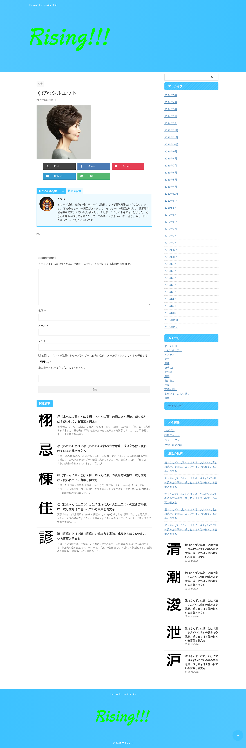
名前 (42, 310)
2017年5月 (170, 291)
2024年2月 (170, 116)
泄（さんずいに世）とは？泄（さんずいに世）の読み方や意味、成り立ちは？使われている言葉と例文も (190, 514)
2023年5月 (170, 179)
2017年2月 (170, 306)
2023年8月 (170, 158)
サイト (42, 340)
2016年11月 (171, 327)
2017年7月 (170, 277)
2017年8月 (170, 270)
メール (43, 325)
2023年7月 (170, 165)
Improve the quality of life (123, 694)
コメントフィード (174, 440)
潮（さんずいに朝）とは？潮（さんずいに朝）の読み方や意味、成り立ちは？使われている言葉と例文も (190, 482)
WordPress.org (173, 444)
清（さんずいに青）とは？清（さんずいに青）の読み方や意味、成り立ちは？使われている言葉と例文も (190, 467)
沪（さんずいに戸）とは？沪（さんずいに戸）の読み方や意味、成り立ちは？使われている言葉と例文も (190, 529)
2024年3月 (170, 109)
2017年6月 (170, 284)
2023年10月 (171, 144)
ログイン (169, 430)
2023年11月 (171, 137)
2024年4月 (170, 102)
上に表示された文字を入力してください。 (62, 367)
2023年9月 (170, 151)
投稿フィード (172, 435)
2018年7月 (170, 235)
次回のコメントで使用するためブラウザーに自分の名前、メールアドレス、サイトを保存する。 (96, 355)
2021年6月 (170, 207)
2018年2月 (170, 242)
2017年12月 (171, 249)
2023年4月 (170, 186)
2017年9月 (170, 263)
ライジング (175, 406)
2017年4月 (170, 298)
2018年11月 (171, 221)
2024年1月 (170, 123)
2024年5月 (170, 95)
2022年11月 (171, 200)
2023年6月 (170, 172)
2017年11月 (171, 256)
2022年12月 (171, 193)
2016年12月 (171, 320)
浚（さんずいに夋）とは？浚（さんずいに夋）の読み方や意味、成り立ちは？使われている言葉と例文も (190, 498)
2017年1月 (170, 313)
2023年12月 (171, 130)
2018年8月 (170, 228)
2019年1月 (170, 214)
